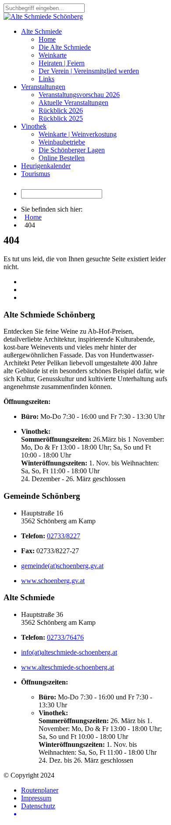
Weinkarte (53, 55)
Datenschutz (38, 806)
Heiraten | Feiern (62, 63)
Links (46, 79)
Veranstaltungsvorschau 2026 (79, 94)
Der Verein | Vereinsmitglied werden (89, 71)
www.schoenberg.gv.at (53, 580)
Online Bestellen (62, 158)
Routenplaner (39, 790)
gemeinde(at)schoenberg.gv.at (62, 565)
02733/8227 (63, 536)
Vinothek (33, 126)
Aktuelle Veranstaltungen (73, 102)
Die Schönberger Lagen (72, 150)
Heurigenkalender (46, 165)
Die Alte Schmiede (65, 47)
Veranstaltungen (43, 86)
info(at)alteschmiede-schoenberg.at (69, 652)
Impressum (36, 798)
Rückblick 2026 (61, 110)
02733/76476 (65, 637)
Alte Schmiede (41, 31)
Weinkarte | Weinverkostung (78, 134)
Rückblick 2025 (61, 118)
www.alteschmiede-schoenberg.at (67, 667)
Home (47, 39)
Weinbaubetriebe (62, 142)
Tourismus (35, 173)
